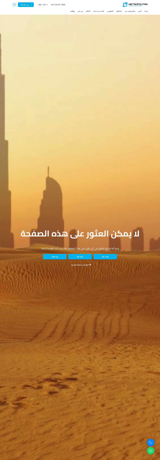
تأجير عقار (80, 256)
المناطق (119, 11)
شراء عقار (105, 256)
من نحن (80, 11)
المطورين (110, 11)
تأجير (139, 11)
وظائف (72, 11)
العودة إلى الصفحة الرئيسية (80, 265)
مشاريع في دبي (130, 11)
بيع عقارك (55, 256)
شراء (146, 11)
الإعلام (88, 11)
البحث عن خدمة (98, 11)
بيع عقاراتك (24, 5)
